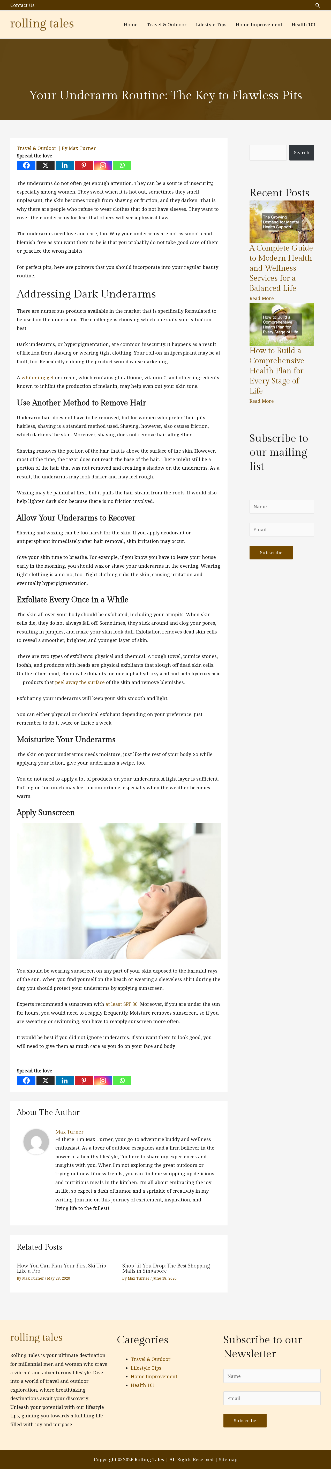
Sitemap (228, 1459)
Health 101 (143, 1385)
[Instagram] (103, 165)
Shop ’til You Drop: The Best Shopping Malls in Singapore (166, 1268)
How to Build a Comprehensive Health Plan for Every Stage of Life (277, 371)
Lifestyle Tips (146, 1368)
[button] (318, 5)
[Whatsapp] (122, 165)
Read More (262, 298)
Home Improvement (154, 1376)
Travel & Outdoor (37, 148)
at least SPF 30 (122, 1004)
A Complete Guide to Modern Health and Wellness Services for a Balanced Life (281, 268)
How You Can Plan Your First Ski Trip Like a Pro (61, 1268)
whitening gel (37, 377)
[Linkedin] (65, 165)
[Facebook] (26, 165)
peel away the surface (80, 682)
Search (302, 152)
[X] (45, 165)
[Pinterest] (84, 165)
